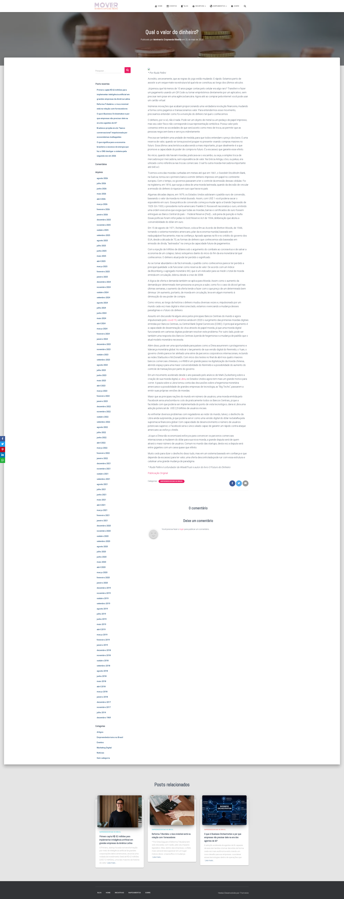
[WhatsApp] (2, 460)
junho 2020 (101, 557)
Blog (186, 6)
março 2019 (102, 635)
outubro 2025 (102, 230)
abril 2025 (101, 261)
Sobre (236, 6)
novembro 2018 (104, 655)
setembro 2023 (103, 360)
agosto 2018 (102, 671)
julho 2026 (101, 183)
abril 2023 (101, 386)
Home (160, 6)
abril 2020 (101, 567)
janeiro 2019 (102, 645)
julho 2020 (101, 552)
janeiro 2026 (102, 215)
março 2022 (102, 448)
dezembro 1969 (104, 718)
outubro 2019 (102, 598)
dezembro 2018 (104, 650)
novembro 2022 (104, 412)
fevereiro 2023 (103, 396)
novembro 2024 (104, 287)
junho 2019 (101, 619)
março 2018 (102, 692)
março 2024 (102, 329)
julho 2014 (101, 712)
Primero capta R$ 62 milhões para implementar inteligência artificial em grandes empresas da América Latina (113, 94)
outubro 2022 (102, 417)
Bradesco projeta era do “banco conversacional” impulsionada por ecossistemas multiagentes (112, 132)
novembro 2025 (104, 225)
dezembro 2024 (104, 282)
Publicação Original (158, 473)
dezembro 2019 (104, 588)
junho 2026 (101, 189)
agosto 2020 (102, 546)
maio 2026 (101, 194)
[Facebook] (2, 438)
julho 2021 (101, 489)
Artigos (100, 732)
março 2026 (102, 204)
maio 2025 (101, 256)
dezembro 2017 (104, 702)
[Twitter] (2, 444)
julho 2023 (101, 370)
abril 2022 (101, 443)
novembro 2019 (104, 593)
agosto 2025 (102, 240)
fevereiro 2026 (103, 209)
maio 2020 (101, 562)
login (182, 529)
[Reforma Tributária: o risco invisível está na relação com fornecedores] (172, 810)
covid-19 (171, 320)
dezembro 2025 (104, 220)
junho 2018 (101, 676)
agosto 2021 (102, 484)
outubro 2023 (102, 355)
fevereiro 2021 (103, 515)
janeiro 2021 (102, 521)
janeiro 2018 (102, 697)
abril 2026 (101, 199)
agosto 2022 (102, 427)
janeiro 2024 (102, 339)
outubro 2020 (102, 536)
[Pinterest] (2, 449)
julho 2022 (101, 432)
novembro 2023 (104, 349)
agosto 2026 (102, 178)
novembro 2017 (104, 707)
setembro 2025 (103, 235)
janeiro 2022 (102, 458)
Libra (183, 378)
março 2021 (102, 510)
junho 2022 (101, 437)
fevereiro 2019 (103, 640)
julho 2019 (101, 614)
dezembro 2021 (104, 463)
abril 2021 (101, 505)
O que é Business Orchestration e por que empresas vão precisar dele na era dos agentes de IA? (113, 118)
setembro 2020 (103, 541)
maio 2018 (101, 681)
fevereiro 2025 (103, 272)
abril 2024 (101, 323)
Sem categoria (103, 758)
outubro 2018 (102, 661)
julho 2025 (101, 246)
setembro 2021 (103, 479)
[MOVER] (106, 6)
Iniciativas (200, 6)
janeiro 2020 (102, 583)
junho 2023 (101, 375)
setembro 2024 (103, 297)
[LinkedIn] (2, 455)
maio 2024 (101, 318)
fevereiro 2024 (103, 334)
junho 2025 (101, 251)
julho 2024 (101, 308)
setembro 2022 (103, 422)
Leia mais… (112, 863)
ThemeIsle (244, 893)
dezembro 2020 (104, 526)
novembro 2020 (104, 531)
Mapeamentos (219, 6)
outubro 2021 (102, 474)
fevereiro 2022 (103, 453)
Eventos (173, 6)
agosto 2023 (102, 365)
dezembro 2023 (104, 344)
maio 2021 (101, 500)
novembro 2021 (104, 469)
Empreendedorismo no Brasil (110, 737)
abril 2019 (101, 629)
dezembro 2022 (104, 406)
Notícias (100, 753)
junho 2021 (101, 495)
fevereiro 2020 (103, 577)
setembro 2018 (103, 666)
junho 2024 (101, 313)
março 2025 (102, 266)
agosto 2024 (102, 303)
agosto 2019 (102, 609)
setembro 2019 (103, 603)
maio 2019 (101, 624)
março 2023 (102, 391)
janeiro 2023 (102, 401)
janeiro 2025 (102, 277)
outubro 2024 (102, 292)
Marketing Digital (104, 748)
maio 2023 (101, 380)
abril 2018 (101, 686)
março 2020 (102, 572)
